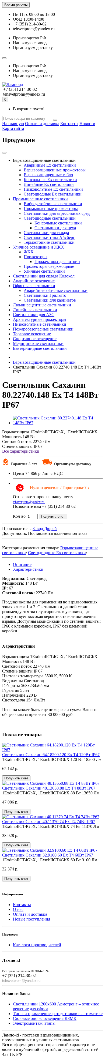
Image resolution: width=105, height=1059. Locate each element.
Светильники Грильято (45, 295)
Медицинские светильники (38, 343)
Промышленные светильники (40, 199)
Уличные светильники (44, 271)
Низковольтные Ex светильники (53, 189)
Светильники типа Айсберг (49, 237)
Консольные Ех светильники (50, 179)
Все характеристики (20, 451)
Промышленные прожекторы (51, 208)
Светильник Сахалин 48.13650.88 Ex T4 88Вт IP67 (48, 788)
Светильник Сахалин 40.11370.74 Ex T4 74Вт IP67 (48, 821)
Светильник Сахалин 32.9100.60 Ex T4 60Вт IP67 (47, 855)
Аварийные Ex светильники (50, 165)
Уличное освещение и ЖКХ (38, 247)
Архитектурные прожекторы (39, 319)
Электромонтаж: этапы (34, 1023)
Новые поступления (31, 919)
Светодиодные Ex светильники (53, 194)
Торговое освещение (32, 334)
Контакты (69, 123)
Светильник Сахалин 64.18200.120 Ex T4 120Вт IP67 (51, 754)
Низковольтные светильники (39, 324)
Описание (22, 564)
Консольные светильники (58, 223)
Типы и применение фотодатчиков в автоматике (58, 1013)
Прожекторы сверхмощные (49, 266)
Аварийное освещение (34, 281)
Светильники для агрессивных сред (57, 213)
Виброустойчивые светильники (53, 203)
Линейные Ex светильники (49, 184)
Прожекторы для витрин (57, 261)
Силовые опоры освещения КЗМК (44, 1018)
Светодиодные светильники (50, 218)
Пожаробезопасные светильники (43, 329)
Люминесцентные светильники (42, 305)
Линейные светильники (35, 309)
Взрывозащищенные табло (48, 174)
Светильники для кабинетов (50, 300)
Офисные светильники (34, 285)
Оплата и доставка (42, 123)
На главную (13, 123)
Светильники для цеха (55, 228)
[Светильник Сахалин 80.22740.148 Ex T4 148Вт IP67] (58, 422)
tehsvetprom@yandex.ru (29, 502)
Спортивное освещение (35, 338)
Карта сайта (13, 128)
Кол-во (19, 516)
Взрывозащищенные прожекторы (55, 170)
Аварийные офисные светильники (56, 290)
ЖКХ (29, 252)
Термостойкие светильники (49, 242)
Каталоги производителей (37, 944)
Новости (87, 123)
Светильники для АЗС (33, 314)
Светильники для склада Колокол (44, 276)
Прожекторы (35, 256)
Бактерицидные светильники (40, 348)
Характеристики (28, 569)
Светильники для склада (46, 232)
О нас (18, 909)
